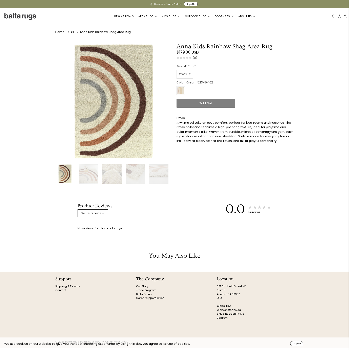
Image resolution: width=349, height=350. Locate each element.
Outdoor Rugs (196, 16)
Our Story (142, 286)
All (72, 31)
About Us (245, 16)
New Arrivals (124, 16)
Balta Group (144, 294)
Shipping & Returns (67, 286)
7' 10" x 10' (185, 74)
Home (59, 31)
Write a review (92, 213)
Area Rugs (146, 16)
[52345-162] (113, 101)
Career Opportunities (150, 298)
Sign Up (190, 4)
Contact (60, 290)
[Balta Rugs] (20, 16)
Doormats (222, 16)
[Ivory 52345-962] (181, 90)
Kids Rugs (169, 16)
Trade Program (146, 290)
